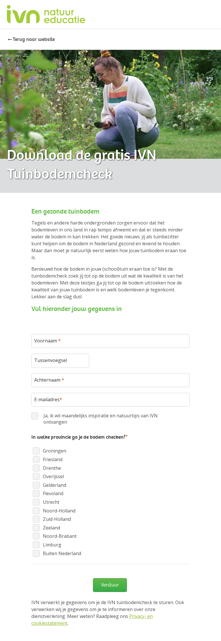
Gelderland (54, 485)
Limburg (52, 545)
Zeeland (51, 528)
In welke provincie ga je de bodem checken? (79, 437)
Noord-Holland (59, 511)
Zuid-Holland (57, 519)
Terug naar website (34, 39)
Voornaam (47, 341)
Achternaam (49, 380)
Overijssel (53, 476)
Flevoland (53, 493)
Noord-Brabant (60, 536)
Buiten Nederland (62, 553)
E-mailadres (48, 399)
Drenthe (52, 468)
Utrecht (51, 502)
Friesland (52, 459)
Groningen (54, 451)
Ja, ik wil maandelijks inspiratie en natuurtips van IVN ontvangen (100, 418)
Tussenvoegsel (50, 360)
